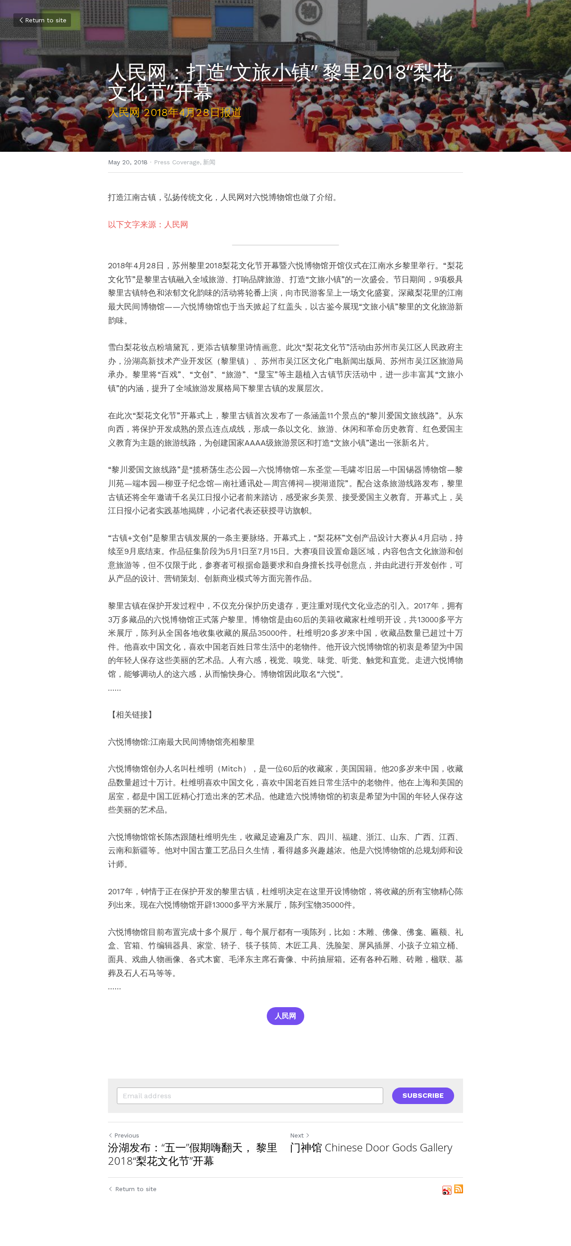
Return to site (45, 20)
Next (297, 1135)
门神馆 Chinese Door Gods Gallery (371, 1147)
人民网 (285, 1016)
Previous (126, 1135)
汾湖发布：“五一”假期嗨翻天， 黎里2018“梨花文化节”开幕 (192, 1154)
